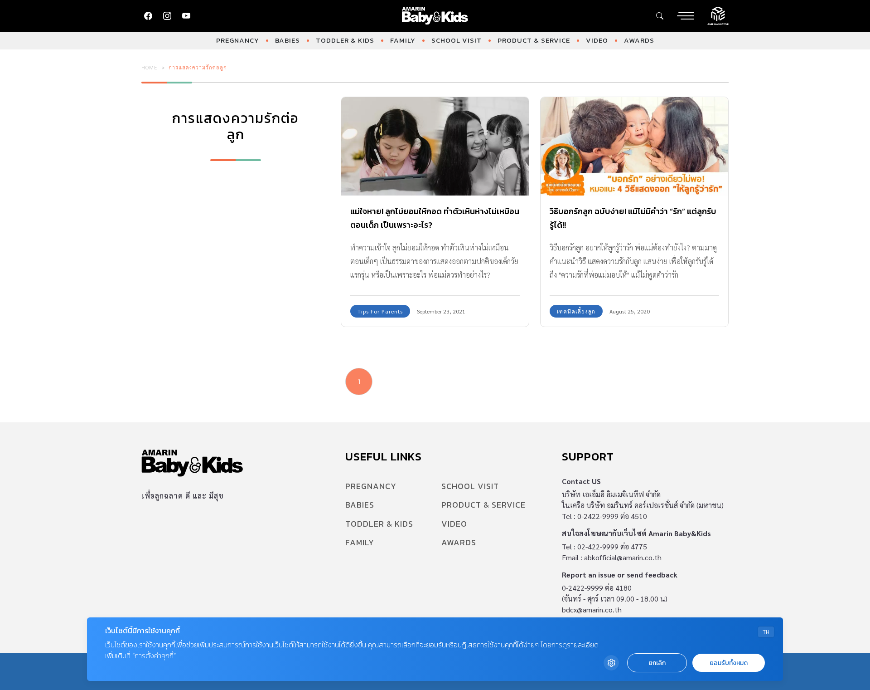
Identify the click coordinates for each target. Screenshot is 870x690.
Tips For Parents (380, 311)
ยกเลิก (657, 663)
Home (149, 67)
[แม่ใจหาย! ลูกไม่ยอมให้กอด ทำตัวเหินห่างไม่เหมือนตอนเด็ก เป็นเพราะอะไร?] (435, 146)
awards (639, 40)
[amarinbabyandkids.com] (435, 16)
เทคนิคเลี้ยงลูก (576, 311)
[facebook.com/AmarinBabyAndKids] (148, 16)
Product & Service (534, 40)
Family (403, 40)
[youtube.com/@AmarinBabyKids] (186, 16)
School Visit (456, 40)
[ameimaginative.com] (718, 15)
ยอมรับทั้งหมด (729, 663)
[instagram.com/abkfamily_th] (167, 16)
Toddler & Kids (345, 40)
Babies (287, 40)
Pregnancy (237, 40)
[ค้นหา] (659, 16)
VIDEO (597, 40)
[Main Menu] (685, 16)
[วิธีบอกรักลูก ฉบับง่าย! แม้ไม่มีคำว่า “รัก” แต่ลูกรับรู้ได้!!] (634, 146)
